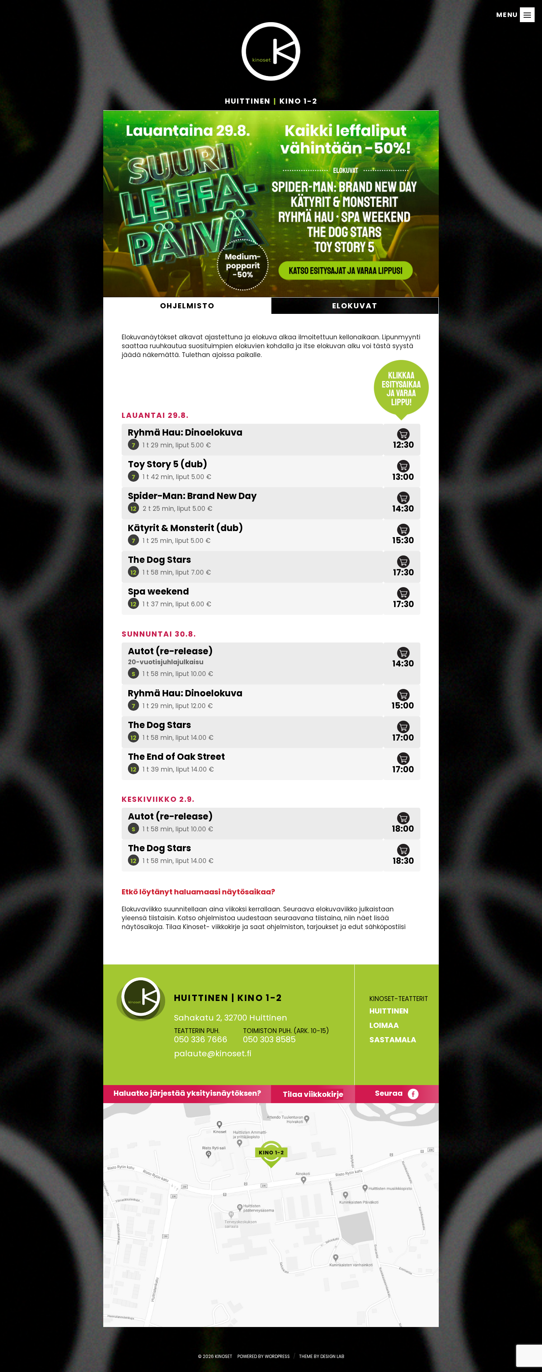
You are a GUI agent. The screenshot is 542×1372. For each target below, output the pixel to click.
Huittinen (389, 1011)
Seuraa (389, 1093)
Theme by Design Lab (321, 1356)
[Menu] (527, 14)
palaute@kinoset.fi (212, 1053)
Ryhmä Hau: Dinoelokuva (185, 432)
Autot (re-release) (170, 651)
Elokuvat (355, 306)
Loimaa (384, 1025)
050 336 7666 (200, 1039)
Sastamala (392, 1040)
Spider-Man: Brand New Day (192, 496)
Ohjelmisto (187, 306)
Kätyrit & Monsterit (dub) (185, 528)
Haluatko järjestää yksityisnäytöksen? (187, 1093)
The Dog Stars (159, 560)
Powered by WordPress (263, 1356)
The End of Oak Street (176, 757)
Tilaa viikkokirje (313, 1094)
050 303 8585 (269, 1039)
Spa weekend (158, 591)
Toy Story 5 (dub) (167, 464)
